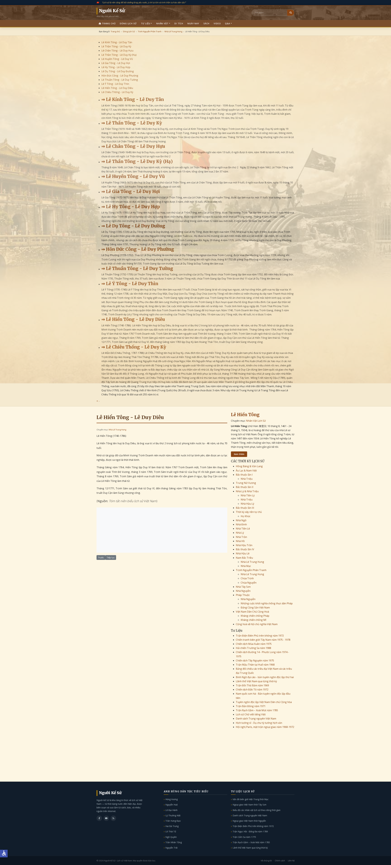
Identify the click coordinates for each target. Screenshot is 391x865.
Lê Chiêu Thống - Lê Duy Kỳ (117, 92)
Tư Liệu (145, 23)
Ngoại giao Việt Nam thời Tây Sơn (249, 804)
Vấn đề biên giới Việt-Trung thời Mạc (251, 799)
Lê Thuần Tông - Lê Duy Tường (119, 79)
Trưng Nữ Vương (246, 483)
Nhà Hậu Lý (247, 503)
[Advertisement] (162, 530)
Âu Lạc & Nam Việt (246, 470)
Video (217, 23)
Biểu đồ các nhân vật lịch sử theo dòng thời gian (256, 810)
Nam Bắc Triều (244, 557)
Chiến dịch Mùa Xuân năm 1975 (254, 644)
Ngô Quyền (171, 837)
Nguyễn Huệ (171, 804)
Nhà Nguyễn (243, 591)
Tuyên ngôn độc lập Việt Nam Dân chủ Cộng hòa (264, 702)
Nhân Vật (162, 23)
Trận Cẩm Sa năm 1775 (244, 837)
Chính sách (280, 860)
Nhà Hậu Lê (242, 553)
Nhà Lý (240, 532)
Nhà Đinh (241, 524)
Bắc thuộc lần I (244, 474)
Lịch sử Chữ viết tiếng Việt (251, 714)
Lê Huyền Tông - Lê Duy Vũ (117, 59)
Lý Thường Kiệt (173, 815)
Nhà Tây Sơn (243, 586)
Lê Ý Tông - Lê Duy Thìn (115, 84)
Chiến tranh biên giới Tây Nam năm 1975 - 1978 (263, 639)
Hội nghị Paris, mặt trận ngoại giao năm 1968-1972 (265, 727)
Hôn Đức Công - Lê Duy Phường (119, 75)
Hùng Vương (171, 799)
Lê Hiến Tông (245, 414)
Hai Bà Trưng (172, 826)
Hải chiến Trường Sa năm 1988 (253, 648)
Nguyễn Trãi (171, 847)
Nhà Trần (241, 537)
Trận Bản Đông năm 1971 (250, 706)
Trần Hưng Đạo (173, 820)
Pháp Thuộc (243, 595)
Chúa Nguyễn (248, 582)
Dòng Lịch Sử (128, 23)
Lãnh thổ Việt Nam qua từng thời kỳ (256, 681)
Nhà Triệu (246, 478)
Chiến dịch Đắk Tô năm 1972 (252, 689)
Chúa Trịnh (247, 578)
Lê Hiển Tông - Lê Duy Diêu (117, 88)
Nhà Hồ (240, 541)
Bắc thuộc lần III (245, 507)
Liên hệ (291, 860)
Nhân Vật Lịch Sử (256, 420)
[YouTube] (106, 818)
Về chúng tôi (266, 860)
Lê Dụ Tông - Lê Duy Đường (117, 71)
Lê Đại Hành (171, 810)
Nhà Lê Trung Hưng (117, 429)
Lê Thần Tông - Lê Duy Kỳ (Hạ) (119, 55)
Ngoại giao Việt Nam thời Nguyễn (249, 820)
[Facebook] (99, 818)
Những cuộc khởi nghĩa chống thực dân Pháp (267, 603)
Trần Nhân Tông (173, 842)
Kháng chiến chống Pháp (255, 615)
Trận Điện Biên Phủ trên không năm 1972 (260, 635)
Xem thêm (239, 454)
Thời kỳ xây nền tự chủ (249, 512)
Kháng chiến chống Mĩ (253, 620)
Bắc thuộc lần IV (245, 549)
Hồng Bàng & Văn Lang (249, 466)
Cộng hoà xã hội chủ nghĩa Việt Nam (257, 624)
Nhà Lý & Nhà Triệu (247, 491)
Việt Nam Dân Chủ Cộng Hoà (252, 611)
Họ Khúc (245, 516)
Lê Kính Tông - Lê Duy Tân (116, 42)
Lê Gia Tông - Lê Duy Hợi (115, 63)
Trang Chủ (109, 23)
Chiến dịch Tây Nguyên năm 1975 (255, 660)
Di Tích (178, 23)
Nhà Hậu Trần (244, 545)
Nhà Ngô (241, 520)
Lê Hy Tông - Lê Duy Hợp (115, 67)
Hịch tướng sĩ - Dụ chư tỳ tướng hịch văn (259, 722)
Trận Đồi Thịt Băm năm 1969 (252, 685)
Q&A (227, 23)
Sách (206, 23)
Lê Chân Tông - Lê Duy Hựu (117, 50)
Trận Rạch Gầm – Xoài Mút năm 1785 (257, 710)
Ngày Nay (193, 23)
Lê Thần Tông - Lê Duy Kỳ (116, 46)
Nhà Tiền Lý (248, 495)
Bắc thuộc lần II (244, 487)
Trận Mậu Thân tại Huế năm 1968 (255, 664)
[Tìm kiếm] (290, 13)
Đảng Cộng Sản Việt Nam (255, 607)
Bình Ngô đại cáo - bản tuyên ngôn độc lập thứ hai (265, 677)
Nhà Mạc (246, 566)
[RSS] (113, 818)
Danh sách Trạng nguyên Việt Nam (256, 718)
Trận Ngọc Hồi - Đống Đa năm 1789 (250, 831)
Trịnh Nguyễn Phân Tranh (251, 570)
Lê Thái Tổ (170, 831)
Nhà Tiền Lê (243, 528)
